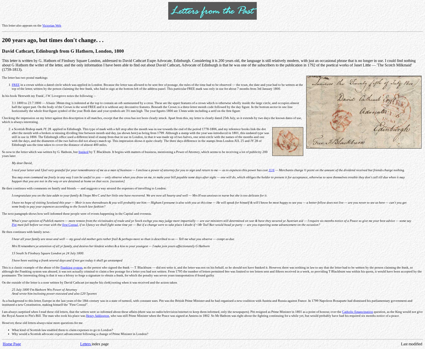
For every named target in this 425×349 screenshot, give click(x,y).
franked (83, 152)
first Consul (70, 225)
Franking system (71, 267)
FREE (16, 85)
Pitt (14, 225)
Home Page (12, 344)
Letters (86, 344)
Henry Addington (97, 316)
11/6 (271, 170)
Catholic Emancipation (357, 312)
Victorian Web (51, 25)
